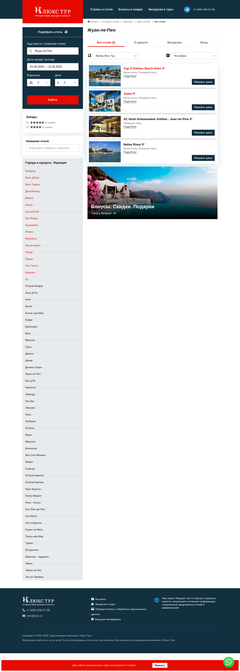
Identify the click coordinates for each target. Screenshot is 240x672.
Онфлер (30, 468)
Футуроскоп (32, 549)
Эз (26, 279)
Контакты (100, 599)
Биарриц (30, 170)
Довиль (29, 197)
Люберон (30, 421)
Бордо (29, 319)
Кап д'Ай (30, 380)
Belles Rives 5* (134, 144)
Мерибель (31, 238)
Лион (28, 414)
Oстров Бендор (34, 285)
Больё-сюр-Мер (34, 313)
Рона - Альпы (33, 502)
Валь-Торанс (32, 184)
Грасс (28, 346)
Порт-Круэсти (33, 489)
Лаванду (30, 394)
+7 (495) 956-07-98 (38, 610)
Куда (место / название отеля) (46, 43)
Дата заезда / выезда (41, 59)
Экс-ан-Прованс (34, 576)
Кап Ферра (31, 218)
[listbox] (116, 55)
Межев (29, 231)
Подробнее (130, 75)
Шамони (30, 272)
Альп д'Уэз (31, 292)
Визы (204, 42)
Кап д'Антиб (32, 211)
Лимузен (30, 407)
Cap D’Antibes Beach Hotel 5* (144, 68)
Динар (29, 360)
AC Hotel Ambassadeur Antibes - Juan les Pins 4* (158, 119)
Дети (58, 75)
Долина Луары (33, 367)
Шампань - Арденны (37, 556)
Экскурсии (174, 42)
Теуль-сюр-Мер (34, 536)
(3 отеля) (50, 122)
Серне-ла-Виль (34, 529)
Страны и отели (101, 9)
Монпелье (31, 448)
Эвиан (29, 563)
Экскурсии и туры (160, 9)
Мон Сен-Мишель (35, 455)
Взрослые (33, 75)
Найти (52, 99)
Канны (29, 204)
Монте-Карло (33, 245)
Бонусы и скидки (130, 9)
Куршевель (31, 225)
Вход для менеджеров (108, 619)
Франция (127, 22)
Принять (160, 665)
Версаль (30, 340)
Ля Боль (30, 428)
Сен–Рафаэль (33, 522)
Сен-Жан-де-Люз (35, 509)
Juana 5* (129, 93)
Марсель (30, 441)
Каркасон (30, 387)
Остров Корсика (34, 482)
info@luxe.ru (35, 615)
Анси (28, 299)
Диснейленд (32, 191)
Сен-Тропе (31, 265)
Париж (29, 258)
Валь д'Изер (32, 177)
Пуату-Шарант (33, 495)
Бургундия (31, 326)
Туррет (29, 543)
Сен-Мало (31, 516)
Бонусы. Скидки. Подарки (122, 206)
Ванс (28, 333)
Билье (28, 306)
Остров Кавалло (34, 475)
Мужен (29, 461)
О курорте (141, 42)
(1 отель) (47, 127)
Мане (28, 434)
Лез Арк (29, 401)
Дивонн (29, 353)
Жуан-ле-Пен (33, 373)
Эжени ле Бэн (33, 570)
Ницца (29, 252)
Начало (94, 22)
